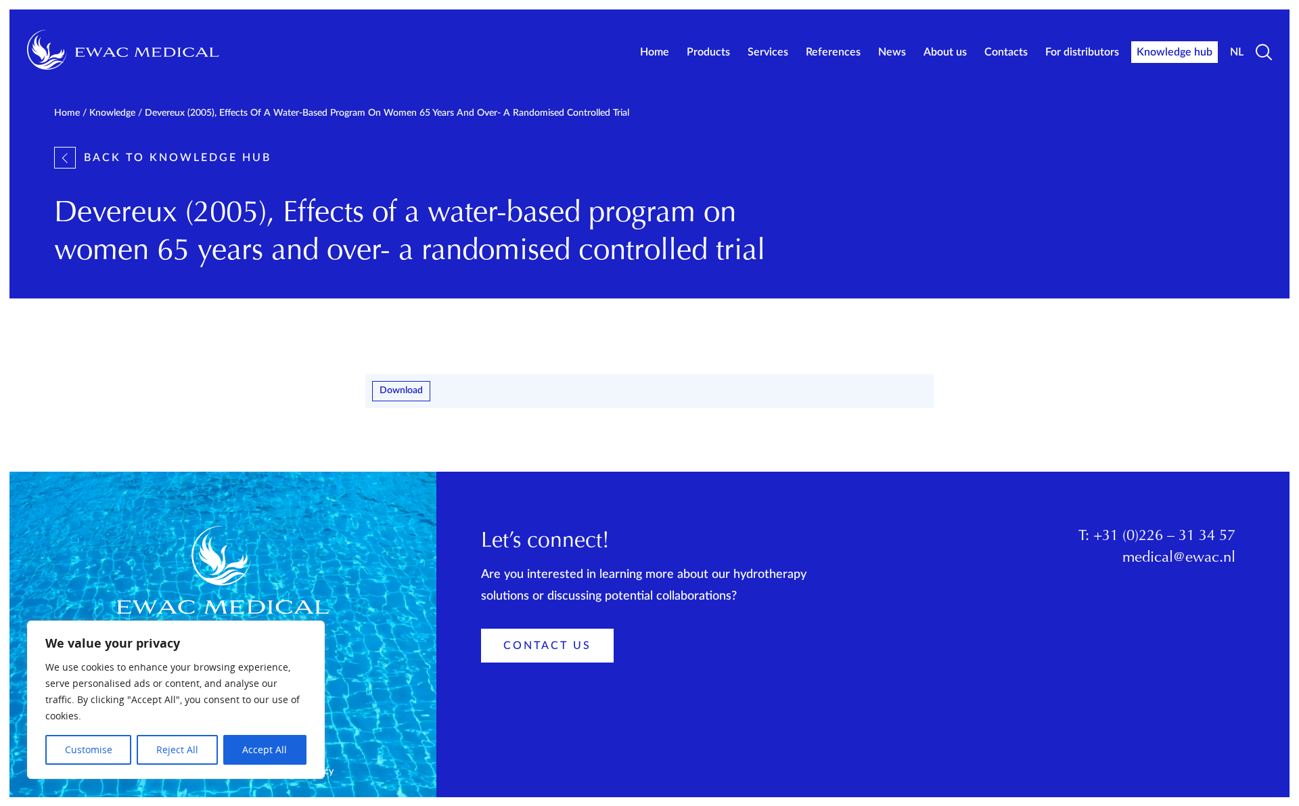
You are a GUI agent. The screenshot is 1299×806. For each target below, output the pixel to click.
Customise (88, 749)
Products (708, 52)
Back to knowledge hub (177, 157)
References (833, 52)
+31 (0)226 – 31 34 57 (1164, 536)
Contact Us (547, 645)
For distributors (1082, 52)
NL (1237, 52)
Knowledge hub (1174, 52)
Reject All (177, 749)
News (892, 52)
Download (401, 390)
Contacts (1006, 52)
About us (945, 52)
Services (768, 52)
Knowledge (112, 113)
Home (654, 52)
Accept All (264, 749)
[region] (176, 700)
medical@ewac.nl (1178, 558)
